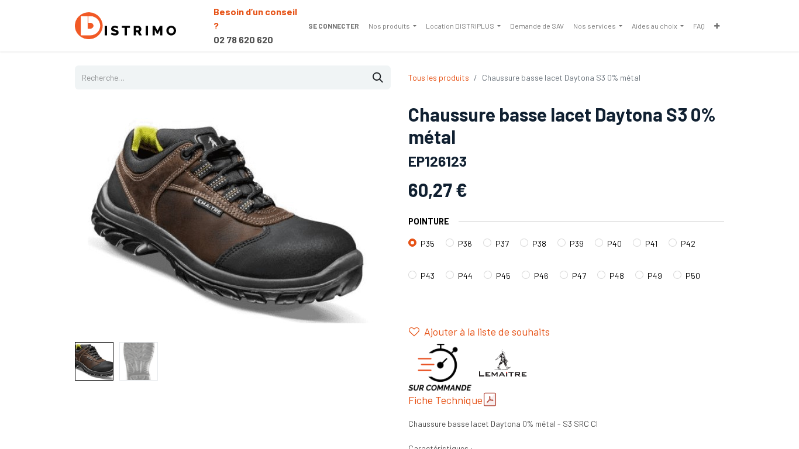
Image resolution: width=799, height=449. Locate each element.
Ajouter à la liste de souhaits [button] (487, 331)
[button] (98, 220)
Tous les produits (438, 77)
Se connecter (333, 26)
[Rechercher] (378, 77)
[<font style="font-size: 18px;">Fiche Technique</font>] (490, 399)
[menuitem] (392, 26)
